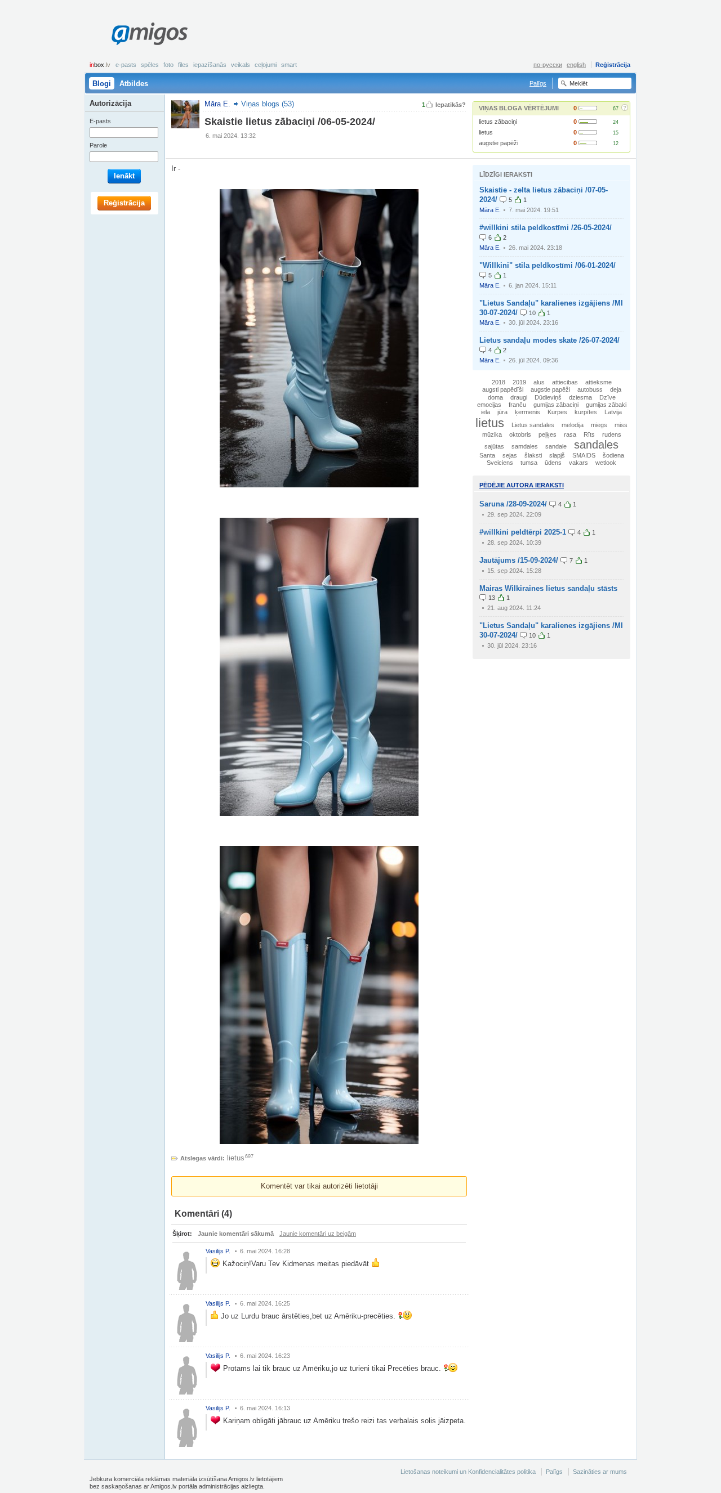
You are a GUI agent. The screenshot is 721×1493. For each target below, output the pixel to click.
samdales (524, 446)
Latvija (613, 412)
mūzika (492, 434)
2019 (519, 382)
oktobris (520, 434)
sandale (556, 446)
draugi (518, 397)
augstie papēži (498, 143)
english (576, 64)
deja (615, 389)
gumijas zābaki (606, 404)
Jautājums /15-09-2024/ (518, 560)
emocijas (489, 404)
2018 (498, 382)
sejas (509, 455)
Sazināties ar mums (600, 1471)
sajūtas (494, 446)
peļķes (547, 434)
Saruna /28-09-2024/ (513, 504)
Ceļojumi (266, 64)
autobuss (590, 389)
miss (621, 425)
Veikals (240, 64)
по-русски (547, 64)
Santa (487, 455)
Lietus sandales (532, 425)
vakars (578, 462)
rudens (611, 434)
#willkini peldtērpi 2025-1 (522, 532)
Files (183, 64)
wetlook (605, 462)
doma (495, 397)
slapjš (557, 455)
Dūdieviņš (548, 397)
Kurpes (557, 412)
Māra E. (490, 210)
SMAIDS (583, 455)
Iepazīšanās (209, 64)
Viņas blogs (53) (267, 104)
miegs (599, 425)
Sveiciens (500, 462)
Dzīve (607, 397)
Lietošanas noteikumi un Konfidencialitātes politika (468, 1471)
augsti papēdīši (502, 389)
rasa (570, 434)
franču (517, 404)
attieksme (598, 382)
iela (485, 412)
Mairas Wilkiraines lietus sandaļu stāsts (548, 588)
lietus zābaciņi (498, 121)
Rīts (589, 434)
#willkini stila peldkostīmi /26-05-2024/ (545, 227)
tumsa (528, 462)
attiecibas (565, 382)
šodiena (613, 455)
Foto (168, 64)
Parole (98, 145)
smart (289, 64)
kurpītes (586, 412)
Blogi (101, 83)
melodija (573, 425)
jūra (502, 412)
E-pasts (125, 64)
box (100, 64)
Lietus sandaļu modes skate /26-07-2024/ (549, 340)
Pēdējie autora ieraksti (521, 485)
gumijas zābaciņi (555, 404)
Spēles (150, 64)
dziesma (580, 397)
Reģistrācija (612, 64)
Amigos (149, 34)
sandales (596, 444)
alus (539, 382)
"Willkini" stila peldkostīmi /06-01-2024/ (547, 265)
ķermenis (527, 412)
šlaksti (533, 455)
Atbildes (133, 83)
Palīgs (537, 83)
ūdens (553, 462)
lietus (486, 132)
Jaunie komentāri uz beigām (317, 1233)
